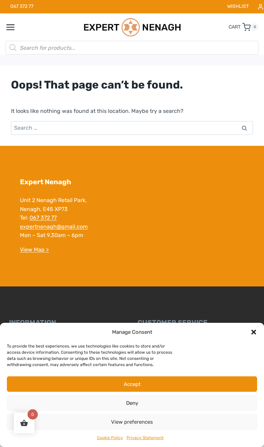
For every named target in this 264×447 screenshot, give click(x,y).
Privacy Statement (145, 437)
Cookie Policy (110, 437)
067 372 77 (43, 217)
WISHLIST (238, 6)
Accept (132, 384)
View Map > (34, 249)
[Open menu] (14, 27)
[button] (253, 332)
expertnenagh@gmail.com (54, 226)
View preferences (132, 422)
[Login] (260, 6)
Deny (132, 403)
